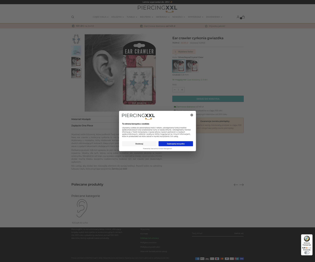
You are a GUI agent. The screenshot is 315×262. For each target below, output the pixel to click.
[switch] (306, 252)
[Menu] (311, 235)
